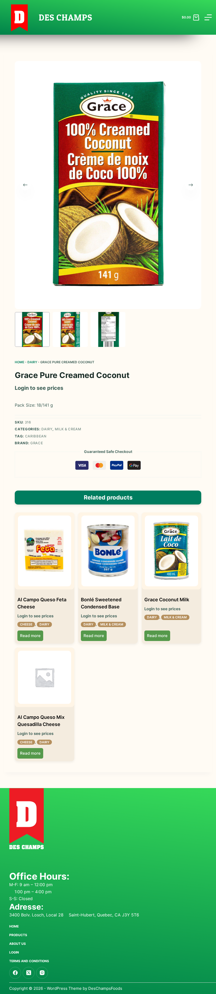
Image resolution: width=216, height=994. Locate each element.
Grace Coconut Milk (166, 599)
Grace (36, 443)
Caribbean (36, 436)
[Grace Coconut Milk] (171, 550)
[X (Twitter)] (29, 973)
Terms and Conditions (29, 961)
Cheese (26, 624)
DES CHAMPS (65, 17)
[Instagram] (42, 973)
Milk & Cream (68, 429)
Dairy (32, 362)
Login (14, 952)
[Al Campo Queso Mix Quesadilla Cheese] (44, 677)
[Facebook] (15, 973)
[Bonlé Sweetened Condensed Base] (108, 550)
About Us (17, 944)
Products (18, 935)
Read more (30, 635)
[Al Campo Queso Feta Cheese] (44, 550)
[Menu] (208, 17)
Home (19, 362)
